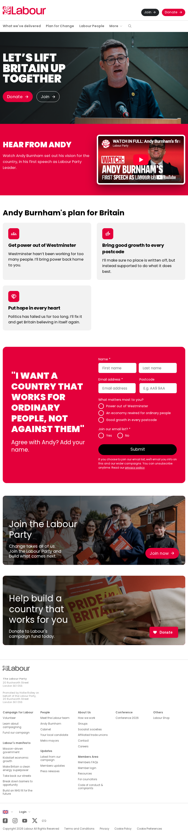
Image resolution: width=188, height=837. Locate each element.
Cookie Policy (123, 829)
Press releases (50, 771)
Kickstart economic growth (15, 759)
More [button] (113, 26)
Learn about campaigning (12, 725)
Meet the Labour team (54, 718)
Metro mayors (49, 741)
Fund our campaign (16, 733)
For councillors (87, 779)
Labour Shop (161, 718)
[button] (130, 26)
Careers (83, 746)
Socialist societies (90, 729)
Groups (83, 724)
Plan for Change (60, 26)
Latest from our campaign (50, 758)
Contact (83, 741)
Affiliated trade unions (93, 735)
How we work (86, 718)
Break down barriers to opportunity (18, 783)
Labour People (91, 26)
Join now (159, 553)
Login (23, 812)
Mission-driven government (13, 750)
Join (147, 12)
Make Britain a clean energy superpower (16, 768)
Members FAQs (88, 762)
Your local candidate (54, 735)
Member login (87, 768)
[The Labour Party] (24, 10)
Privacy (104, 829)
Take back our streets (17, 776)
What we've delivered (22, 26)
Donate (171, 12)
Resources (85, 773)
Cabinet (45, 729)
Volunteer (9, 718)
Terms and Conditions (79, 829)
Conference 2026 (127, 718)
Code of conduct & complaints (90, 786)
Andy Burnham (50, 724)
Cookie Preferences (149, 829)
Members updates (52, 766)
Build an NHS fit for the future (17, 792)
